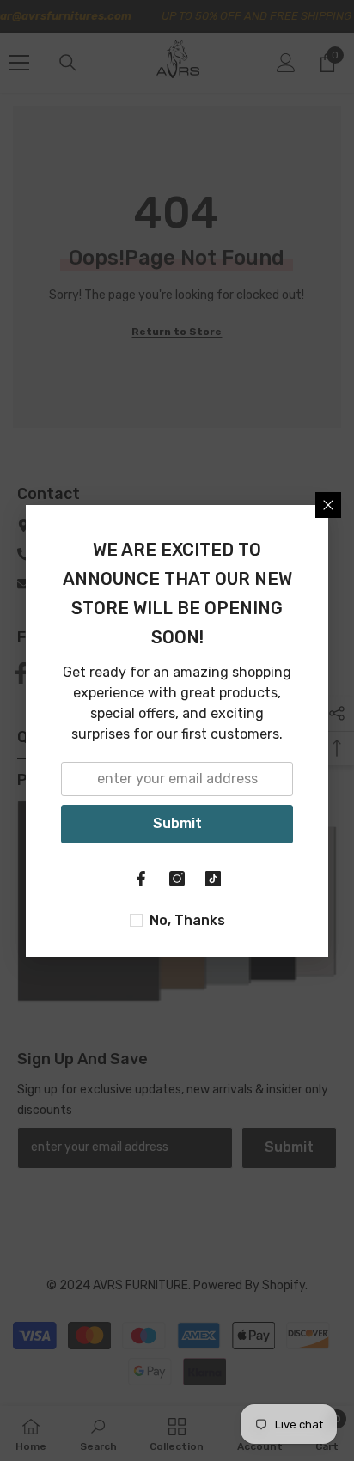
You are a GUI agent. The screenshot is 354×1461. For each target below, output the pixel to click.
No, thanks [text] (187, 920)
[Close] (328, 505)
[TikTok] (213, 879)
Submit (177, 823)
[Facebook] (141, 879)
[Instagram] (177, 879)
